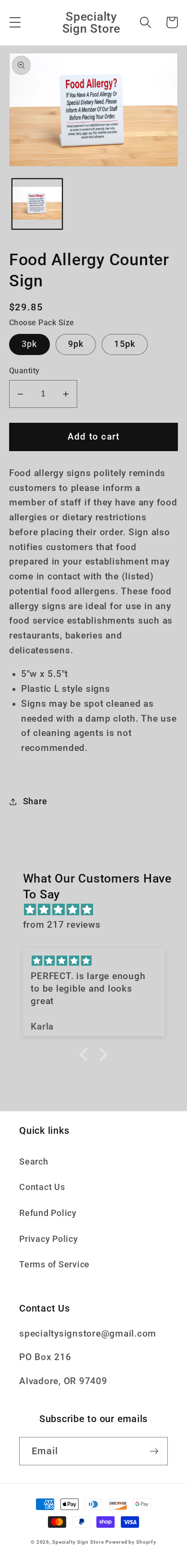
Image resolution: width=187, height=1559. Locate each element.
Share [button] (35, 801)
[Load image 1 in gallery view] (37, 204)
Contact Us (42, 1187)
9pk (76, 344)
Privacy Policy (48, 1239)
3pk (29, 344)
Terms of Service (54, 1264)
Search (33, 1161)
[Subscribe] (154, 1451)
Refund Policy (48, 1213)
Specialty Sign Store (78, 1542)
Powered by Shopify (130, 1542)
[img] (98, 910)
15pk (124, 344)
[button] (15, 22)
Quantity (24, 370)
